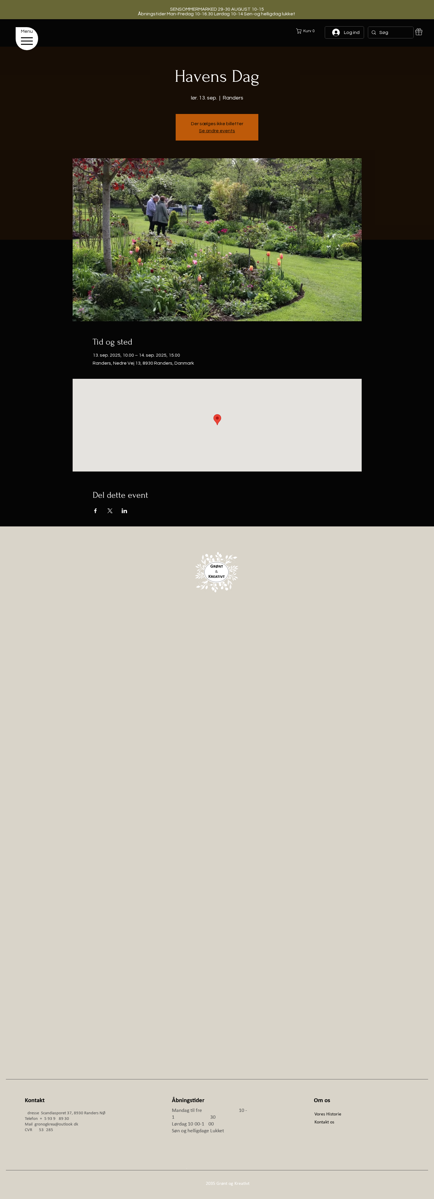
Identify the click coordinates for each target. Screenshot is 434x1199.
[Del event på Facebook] (95, 510)
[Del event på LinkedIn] (124, 510)
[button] (327, 31)
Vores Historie (327, 1114)
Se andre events (217, 130)
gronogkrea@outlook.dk (56, 1124)
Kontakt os (324, 1122)
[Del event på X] (110, 510)
